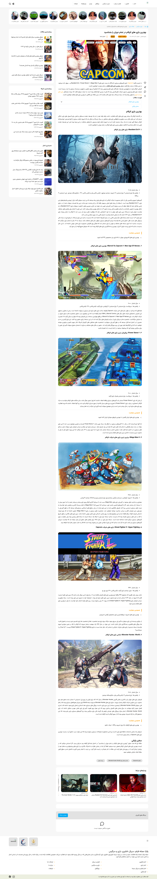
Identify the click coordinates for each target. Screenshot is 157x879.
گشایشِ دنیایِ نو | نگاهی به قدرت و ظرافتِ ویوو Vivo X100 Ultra (63, 21)
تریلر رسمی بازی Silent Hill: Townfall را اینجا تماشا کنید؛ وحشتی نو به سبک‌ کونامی (133, 796)
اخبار (135, 4)
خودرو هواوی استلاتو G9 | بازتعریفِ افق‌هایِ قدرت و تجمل (122, 21)
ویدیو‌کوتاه (83, 4)
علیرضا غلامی (143, 36)
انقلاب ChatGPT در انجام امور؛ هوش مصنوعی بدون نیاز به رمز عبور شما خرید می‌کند (28, 180)
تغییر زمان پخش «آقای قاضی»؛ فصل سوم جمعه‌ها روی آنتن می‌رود (27, 152)
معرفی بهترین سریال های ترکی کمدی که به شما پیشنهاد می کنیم (27, 38)
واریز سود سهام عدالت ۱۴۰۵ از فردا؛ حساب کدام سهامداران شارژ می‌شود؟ (29, 114)
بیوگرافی (97, 4)
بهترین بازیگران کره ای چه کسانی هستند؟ (31, 65)
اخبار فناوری (142, 862)
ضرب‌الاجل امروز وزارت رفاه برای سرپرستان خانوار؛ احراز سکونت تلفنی (27, 190)
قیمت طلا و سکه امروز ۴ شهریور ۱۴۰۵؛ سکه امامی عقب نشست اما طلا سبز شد (27, 104)
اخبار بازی (143, 865)
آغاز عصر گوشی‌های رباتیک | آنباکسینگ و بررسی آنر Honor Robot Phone (24, 21)
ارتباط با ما (50, 862)
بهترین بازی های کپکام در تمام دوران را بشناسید (117, 26)
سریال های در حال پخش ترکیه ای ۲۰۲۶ (32, 47)
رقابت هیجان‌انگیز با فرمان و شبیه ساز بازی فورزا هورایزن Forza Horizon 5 (112, 21)
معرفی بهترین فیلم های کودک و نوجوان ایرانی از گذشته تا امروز (27, 57)
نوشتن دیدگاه (63, 815)
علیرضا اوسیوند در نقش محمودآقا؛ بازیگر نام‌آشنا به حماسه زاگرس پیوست (28, 161)
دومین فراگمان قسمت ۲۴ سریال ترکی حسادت (53, 21)
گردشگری (143, 872)
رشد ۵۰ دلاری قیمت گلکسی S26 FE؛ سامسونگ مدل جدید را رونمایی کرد (28, 171)
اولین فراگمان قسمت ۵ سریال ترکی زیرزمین (93, 21)
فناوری (127, 4)
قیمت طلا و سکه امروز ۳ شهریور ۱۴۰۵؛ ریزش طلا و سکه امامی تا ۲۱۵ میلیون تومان (27, 95)
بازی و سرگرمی (106, 4)
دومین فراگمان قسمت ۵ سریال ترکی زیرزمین (132, 21)
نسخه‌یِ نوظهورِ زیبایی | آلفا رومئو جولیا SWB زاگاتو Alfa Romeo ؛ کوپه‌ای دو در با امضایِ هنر (44, 21)
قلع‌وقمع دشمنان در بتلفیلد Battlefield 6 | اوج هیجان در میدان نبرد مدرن (73, 21)
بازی (145, 793)
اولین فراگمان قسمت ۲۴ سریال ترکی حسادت (14, 21)
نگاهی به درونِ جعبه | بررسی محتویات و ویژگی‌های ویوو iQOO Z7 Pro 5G (102, 21)
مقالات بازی (131, 26)
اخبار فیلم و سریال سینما (139, 869)
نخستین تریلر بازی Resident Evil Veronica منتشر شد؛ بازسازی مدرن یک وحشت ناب (104, 796)
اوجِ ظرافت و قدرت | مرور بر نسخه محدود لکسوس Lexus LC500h (83, 21)
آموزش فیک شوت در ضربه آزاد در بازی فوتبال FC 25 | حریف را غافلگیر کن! (34, 21)
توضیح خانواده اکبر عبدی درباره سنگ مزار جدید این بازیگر (28, 133)
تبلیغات (76, 4)
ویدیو (90, 4)
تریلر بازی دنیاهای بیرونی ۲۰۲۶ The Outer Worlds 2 (75, 795)
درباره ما (51, 865)
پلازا (145, 26)
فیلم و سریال (117, 4)
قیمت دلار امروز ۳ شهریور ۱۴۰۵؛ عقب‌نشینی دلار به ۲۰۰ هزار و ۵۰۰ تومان (27, 123)
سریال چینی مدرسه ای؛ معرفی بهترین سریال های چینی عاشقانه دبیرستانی (27, 76)
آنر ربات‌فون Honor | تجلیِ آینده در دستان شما (142, 21)
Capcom (130, 83)
